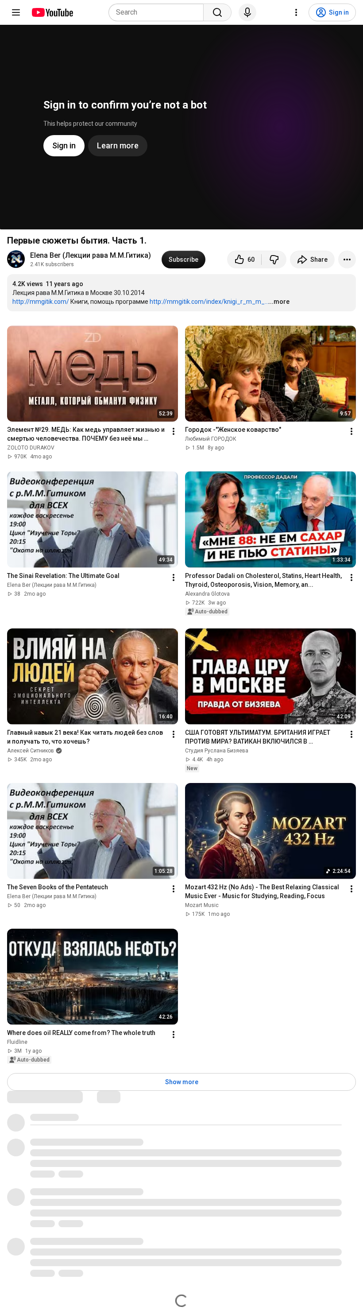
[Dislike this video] (274, 259)
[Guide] (16, 12)
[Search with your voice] (247, 12)
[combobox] (158, 12)
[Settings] (296, 12)
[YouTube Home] (52, 12)
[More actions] (347, 259)
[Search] (217, 12)
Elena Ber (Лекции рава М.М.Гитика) (90, 255)
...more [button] (279, 301)
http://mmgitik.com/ (40, 301)
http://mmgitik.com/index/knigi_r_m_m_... (209, 301)
